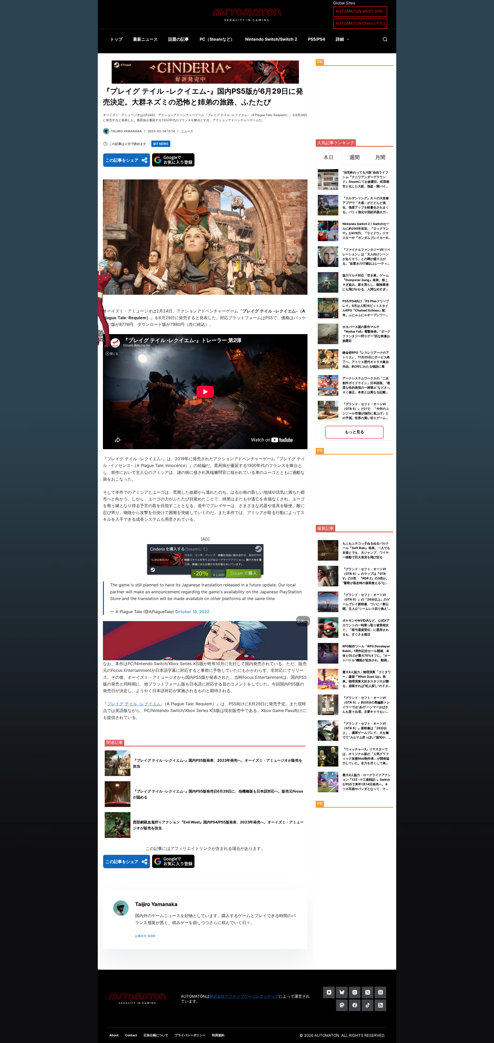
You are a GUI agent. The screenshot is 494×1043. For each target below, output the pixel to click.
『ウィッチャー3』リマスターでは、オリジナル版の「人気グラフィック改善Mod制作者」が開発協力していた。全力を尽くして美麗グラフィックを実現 (365, 758)
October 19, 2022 (192, 611)
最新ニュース (145, 39)
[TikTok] (367, 1005)
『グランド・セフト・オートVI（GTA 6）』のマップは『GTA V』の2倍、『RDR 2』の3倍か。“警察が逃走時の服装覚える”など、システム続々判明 (365, 578)
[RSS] (380, 1005)
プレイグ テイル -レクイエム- (135, 703)
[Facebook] (354, 1005)
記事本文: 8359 (145, 936)
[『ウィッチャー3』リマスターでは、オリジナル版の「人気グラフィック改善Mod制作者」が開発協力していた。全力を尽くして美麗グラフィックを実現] (328, 756)
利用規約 (218, 1035)
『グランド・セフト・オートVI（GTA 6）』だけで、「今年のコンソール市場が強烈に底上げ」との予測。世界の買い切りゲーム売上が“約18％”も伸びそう (365, 413)
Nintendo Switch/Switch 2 (271, 39)
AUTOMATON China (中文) (360, 23)
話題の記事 (178, 39)
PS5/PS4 (316, 39)
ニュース (187, 131)
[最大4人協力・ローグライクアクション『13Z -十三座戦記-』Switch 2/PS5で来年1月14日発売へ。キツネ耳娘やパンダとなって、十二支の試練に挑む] (328, 782)
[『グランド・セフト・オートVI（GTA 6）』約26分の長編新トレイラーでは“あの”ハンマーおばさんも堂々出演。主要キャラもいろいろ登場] (328, 704)
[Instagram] (354, 992)
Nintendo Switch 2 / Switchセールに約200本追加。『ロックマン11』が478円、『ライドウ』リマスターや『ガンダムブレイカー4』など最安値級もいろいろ (366, 233)
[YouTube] (329, 992)
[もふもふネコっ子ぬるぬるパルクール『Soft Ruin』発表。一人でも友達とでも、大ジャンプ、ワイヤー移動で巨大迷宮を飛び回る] (328, 550)
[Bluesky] (342, 992)
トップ (116, 39)
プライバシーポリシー (190, 1035)
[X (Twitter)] (367, 992)
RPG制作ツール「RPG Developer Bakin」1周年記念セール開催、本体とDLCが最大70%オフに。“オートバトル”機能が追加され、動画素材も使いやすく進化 (366, 655)
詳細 (340, 39)
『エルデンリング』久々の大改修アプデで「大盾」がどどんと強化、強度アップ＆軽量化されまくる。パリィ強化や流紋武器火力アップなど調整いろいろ (365, 207)
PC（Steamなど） (217, 39)
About (114, 1035)
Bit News (160, 144)
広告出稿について (156, 1035)
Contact (131, 1035)
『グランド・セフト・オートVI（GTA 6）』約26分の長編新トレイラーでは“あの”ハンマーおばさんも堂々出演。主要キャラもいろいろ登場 (366, 707)
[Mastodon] (342, 1005)
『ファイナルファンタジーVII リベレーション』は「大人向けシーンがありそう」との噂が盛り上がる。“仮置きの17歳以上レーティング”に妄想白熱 (366, 259)
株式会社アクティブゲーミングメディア (244, 996)
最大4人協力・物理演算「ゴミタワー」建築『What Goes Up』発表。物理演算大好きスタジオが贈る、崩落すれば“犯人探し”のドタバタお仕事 (366, 681)
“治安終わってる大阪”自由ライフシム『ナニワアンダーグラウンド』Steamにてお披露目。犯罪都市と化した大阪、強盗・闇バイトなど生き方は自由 (365, 181)
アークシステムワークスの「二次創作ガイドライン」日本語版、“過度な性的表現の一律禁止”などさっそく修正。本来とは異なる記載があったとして (366, 387)
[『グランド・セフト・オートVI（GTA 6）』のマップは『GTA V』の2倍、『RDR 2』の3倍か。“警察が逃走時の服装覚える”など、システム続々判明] (328, 576)
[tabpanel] (354, 303)
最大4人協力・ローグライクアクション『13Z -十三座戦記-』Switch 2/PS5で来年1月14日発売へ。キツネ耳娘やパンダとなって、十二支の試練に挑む (366, 784)
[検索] (385, 39)
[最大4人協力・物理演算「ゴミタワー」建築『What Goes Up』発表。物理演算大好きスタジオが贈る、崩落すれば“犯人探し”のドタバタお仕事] (328, 679)
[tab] (328, 157)
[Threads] (380, 992)
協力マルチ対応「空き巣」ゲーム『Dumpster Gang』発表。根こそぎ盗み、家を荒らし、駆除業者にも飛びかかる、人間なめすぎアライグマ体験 (365, 284)
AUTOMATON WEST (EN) (359, 11)
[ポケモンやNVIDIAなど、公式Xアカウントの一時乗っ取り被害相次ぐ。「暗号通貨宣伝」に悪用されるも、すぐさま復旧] (328, 627)
